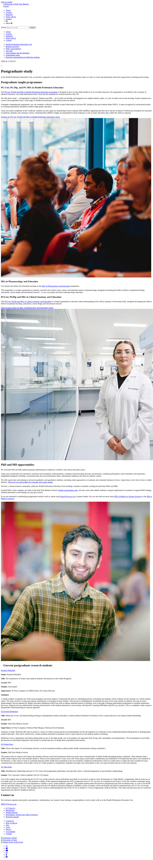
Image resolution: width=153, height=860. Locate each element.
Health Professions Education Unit (19, 44)
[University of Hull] (9, 838)
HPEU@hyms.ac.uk (8, 804)
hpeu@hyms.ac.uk (68, 496)
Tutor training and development (17, 53)
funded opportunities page (68, 490)
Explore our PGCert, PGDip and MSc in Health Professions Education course (30, 117)
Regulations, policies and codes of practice (22, 815)
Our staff (9, 51)
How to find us (11, 823)
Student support (12, 812)
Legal (8, 827)
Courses (9, 12)
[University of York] (9, 840)
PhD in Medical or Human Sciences (128, 496)
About (8, 10)
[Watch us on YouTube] (7, 850)
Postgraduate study (13, 55)
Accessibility (10, 832)
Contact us (10, 821)
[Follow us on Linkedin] (7, 857)
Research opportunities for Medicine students (23, 57)
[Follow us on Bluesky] (7, 848)
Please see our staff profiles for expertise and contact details (30, 482)
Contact (9, 19)
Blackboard (10, 810)
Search (3, 27)
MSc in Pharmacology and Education (56, 286)
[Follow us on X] (7, 846)
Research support (12, 817)
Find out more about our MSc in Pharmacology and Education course (27, 308)
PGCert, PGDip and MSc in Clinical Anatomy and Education (28, 301)
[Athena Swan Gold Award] (12, 842)
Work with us (11, 17)
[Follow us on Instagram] (7, 853)
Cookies (9, 834)
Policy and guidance (13, 49)
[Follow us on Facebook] (6, 855)
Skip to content (6, 2)
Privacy (8, 829)
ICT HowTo (10, 808)
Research (9, 15)
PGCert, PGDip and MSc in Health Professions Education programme (30, 92)
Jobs (7, 825)
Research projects (12, 47)
